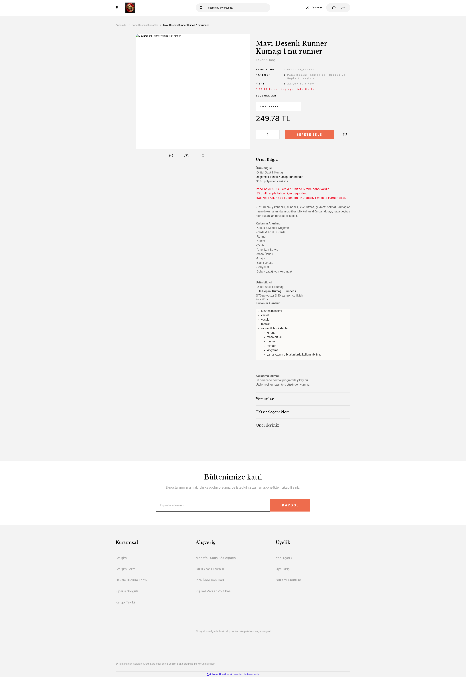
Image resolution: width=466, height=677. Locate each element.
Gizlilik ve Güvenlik (210, 569)
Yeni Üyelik (284, 558)
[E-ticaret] (232, 674)
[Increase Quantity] (276, 134)
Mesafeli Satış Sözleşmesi (216, 558)
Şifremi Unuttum (288, 580)
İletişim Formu (126, 569)
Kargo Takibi (125, 602)
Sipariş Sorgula (127, 591)
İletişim (121, 558)
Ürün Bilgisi (267, 159)
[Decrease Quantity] (259, 134)
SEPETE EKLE (309, 134)
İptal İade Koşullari (210, 580)
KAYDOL (290, 505)
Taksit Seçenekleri (272, 412)
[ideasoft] (214, 674)
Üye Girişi (283, 569)
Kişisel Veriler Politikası (213, 591)
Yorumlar (265, 399)
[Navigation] (118, 7)
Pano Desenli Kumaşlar (306, 75)
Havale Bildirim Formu (132, 580)
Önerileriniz (267, 425)
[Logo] (130, 8)
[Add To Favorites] (344, 134)
